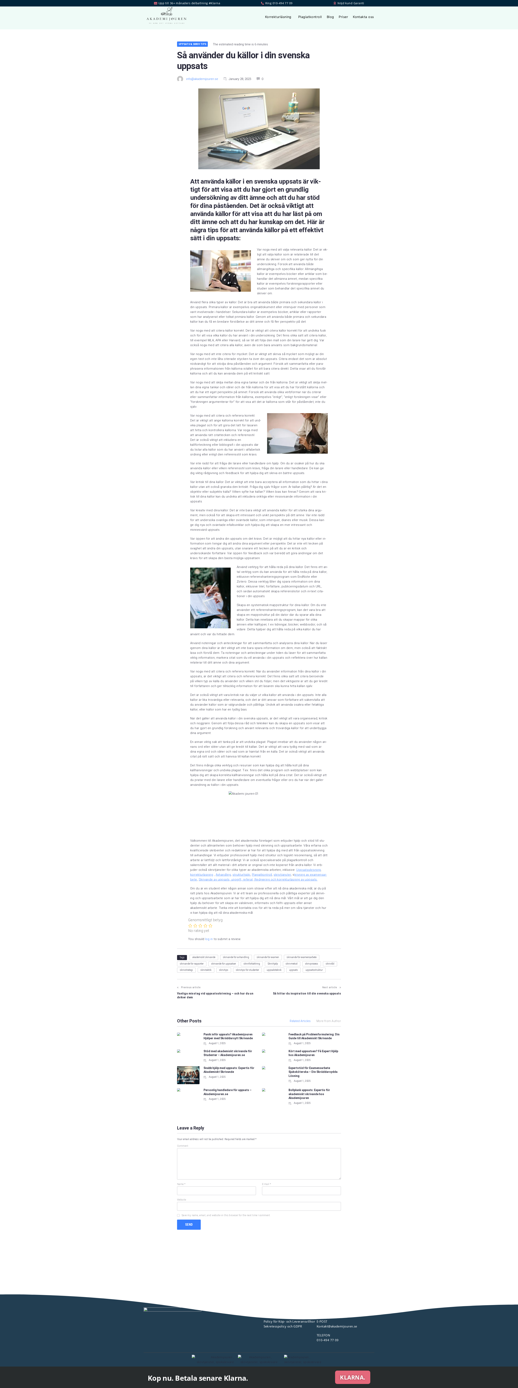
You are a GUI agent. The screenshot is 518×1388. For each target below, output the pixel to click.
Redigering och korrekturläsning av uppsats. (285, 879)
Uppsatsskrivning (308, 870)
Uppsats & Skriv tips (192, 44)
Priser (343, 17)
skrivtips (223, 970)
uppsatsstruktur (314, 970)
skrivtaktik (206, 970)
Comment (182, 1145)
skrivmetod (291, 963)
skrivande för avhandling (236, 957)
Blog (330, 17)
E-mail (266, 1184)
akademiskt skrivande (203, 957)
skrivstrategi (186, 970)
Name (181, 1184)
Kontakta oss (363, 17)
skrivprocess (311, 963)
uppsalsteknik (274, 970)
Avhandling (223, 874)
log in (209, 939)
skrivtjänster (282, 874)
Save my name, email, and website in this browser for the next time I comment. (226, 1215)
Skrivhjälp (273, 963)
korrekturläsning (201, 874)
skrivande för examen (268, 957)
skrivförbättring (252, 963)
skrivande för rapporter (192, 963)
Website (181, 1199)
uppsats (293, 970)
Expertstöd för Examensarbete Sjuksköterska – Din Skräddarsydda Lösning (313, 1071)
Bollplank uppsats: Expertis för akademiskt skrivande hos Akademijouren (309, 1094)
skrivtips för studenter (247, 970)
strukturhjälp (241, 874)
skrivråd (330, 963)
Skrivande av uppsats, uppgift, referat (226, 879)
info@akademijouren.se (202, 79)
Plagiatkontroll (310, 17)
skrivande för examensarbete (301, 957)
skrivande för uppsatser (223, 963)
